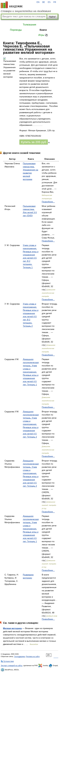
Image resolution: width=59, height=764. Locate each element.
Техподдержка (19, 656)
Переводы (16, 30)
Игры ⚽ (43, 35)
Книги (43, 30)
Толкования (29, 24)
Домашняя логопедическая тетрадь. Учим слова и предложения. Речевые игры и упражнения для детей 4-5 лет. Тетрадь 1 (31, 372)
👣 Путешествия (7, 661)
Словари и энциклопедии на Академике (26, 11)
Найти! (52, 17)
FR (54, 2)
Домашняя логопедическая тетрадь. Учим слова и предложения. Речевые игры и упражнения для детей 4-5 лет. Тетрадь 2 (31, 424)
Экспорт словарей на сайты (11, 665)
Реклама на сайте (33, 656)
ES (49, 2)
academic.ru (12, 5)
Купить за (33, 142)
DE (43, 2)
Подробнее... (48, 201)
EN (38, 2)
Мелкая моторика (12, 628)
